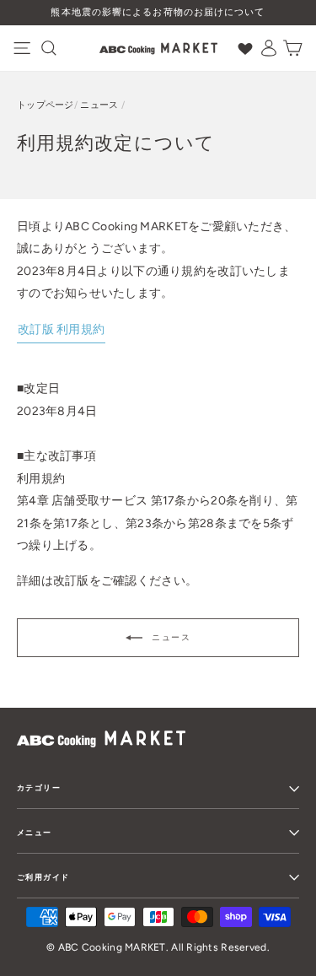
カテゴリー (39, 787)
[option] (158, 12)
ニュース (99, 105)
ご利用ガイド (43, 877)
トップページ (45, 105)
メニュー (34, 832)
